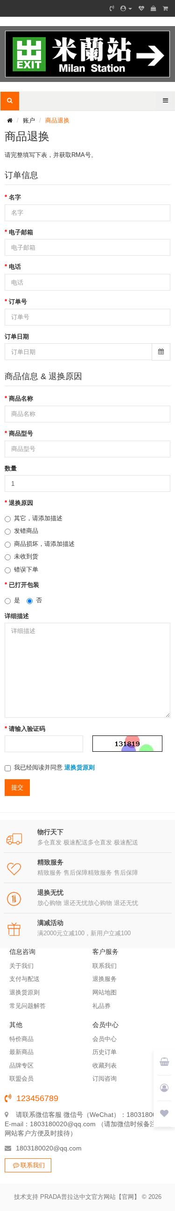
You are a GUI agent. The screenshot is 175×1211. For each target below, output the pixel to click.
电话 (15, 266)
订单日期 (17, 336)
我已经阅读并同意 (54, 767)
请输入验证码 (27, 728)
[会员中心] (126, 8)
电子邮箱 (21, 232)
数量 (11, 468)
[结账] (165, 8)
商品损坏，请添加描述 (44, 543)
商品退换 (57, 120)
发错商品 (26, 530)
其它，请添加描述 (38, 518)
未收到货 (26, 556)
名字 (15, 197)
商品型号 (21, 433)
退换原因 (21, 502)
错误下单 (26, 569)
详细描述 (17, 615)
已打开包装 (24, 584)
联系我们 (33, 1165)
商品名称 (21, 398)
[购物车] (153, 8)
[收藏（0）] (141, 8)
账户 (29, 120)
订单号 (18, 301)
